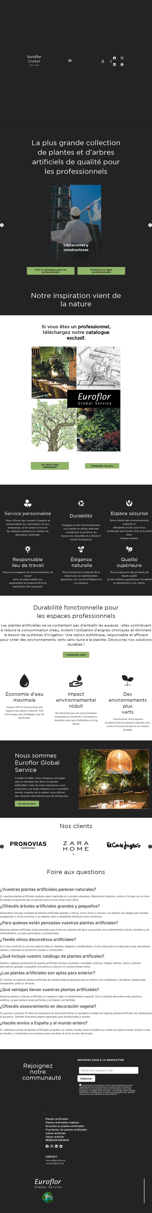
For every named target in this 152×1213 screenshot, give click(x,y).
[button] (70, 60)
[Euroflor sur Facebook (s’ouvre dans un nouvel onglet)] (114, 58)
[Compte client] (103, 61)
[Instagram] (122, 58)
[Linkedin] (114, 64)
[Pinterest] (122, 64)
